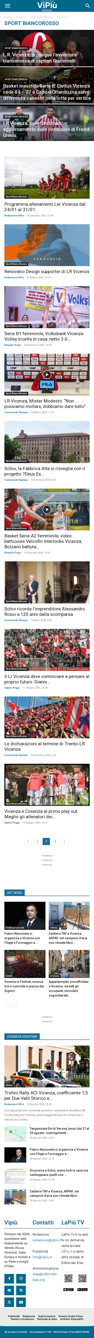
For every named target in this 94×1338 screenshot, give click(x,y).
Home (8, 17)
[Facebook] (9, 1279)
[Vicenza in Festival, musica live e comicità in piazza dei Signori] (24, 964)
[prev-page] (28, 841)
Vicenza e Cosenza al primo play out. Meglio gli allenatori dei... (41, 814)
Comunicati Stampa (16, 412)
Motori (9, 1085)
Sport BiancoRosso (41, 17)
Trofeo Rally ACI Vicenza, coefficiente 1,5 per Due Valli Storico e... (46, 1095)
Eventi (9, 976)
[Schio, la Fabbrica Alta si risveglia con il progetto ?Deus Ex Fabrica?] (47, 442)
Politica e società (15, 928)
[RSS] (21, 1290)
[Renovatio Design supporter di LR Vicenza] (47, 245)
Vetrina (54, 928)
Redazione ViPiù (14, 215)
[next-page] (64, 841)
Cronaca (54, 976)
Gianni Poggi (11, 687)
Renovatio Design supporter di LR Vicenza (46, 271)
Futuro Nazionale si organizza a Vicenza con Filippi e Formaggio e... (22, 938)
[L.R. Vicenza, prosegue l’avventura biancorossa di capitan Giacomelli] (47, 59)
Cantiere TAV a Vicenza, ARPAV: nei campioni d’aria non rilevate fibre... (68, 938)
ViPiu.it (66, 1251)
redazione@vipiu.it (47, 1240)
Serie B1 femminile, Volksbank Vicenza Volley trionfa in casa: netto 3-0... (43, 336)
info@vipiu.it (42, 1257)
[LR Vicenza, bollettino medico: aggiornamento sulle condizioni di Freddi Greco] (47, 133)
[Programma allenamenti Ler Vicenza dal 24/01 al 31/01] (47, 178)
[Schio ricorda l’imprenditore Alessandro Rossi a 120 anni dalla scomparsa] (47, 582)
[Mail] (9, 1290)
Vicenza (21, 17)
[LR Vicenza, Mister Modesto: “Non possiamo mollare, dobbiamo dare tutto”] (47, 375)
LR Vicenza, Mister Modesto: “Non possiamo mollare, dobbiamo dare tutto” (45, 403)
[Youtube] (21, 1302)
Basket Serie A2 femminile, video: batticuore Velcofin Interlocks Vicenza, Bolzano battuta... (43, 541)
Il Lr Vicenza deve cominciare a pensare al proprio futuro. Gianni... (46, 679)
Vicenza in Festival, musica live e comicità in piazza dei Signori (24, 986)
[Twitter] (9, 1302)
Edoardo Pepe (12, 345)
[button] (7, 6)
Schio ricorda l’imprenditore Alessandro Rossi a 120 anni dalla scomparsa (44, 611)
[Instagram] (21, 1279)
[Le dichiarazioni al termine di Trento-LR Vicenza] (47, 717)
